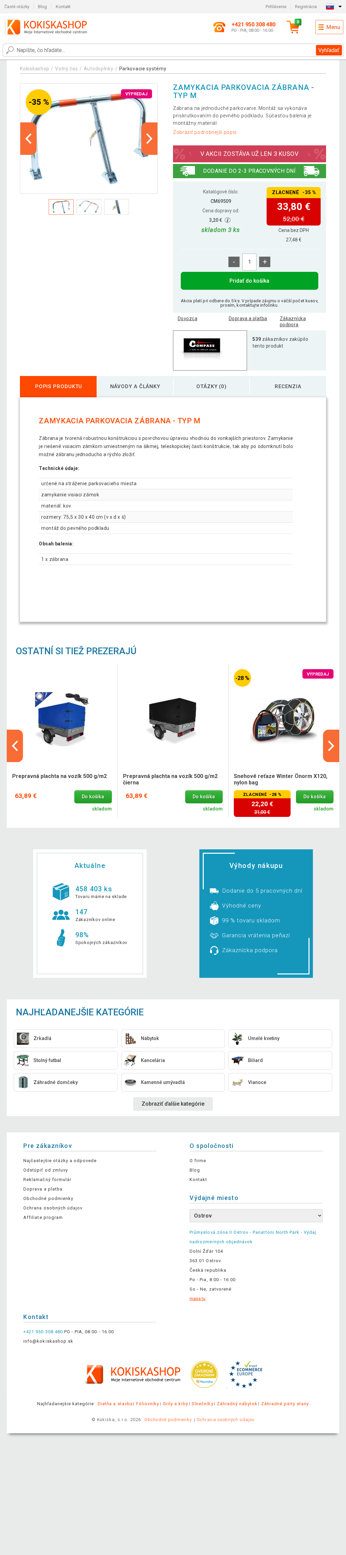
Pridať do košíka (249, 281)
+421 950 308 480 (43, 1331)
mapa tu (197, 1298)
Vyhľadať (328, 50)
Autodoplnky (99, 68)
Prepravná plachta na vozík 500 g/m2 (59, 776)
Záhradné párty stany (285, 1403)
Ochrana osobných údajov (52, 1207)
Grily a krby (175, 1403)
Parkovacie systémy (143, 68)
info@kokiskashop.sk (48, 1341)
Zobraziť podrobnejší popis (205, 132)
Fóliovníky (147, 1403)
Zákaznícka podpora (293, 321)
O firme (198, 1160)
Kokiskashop (34, 68)
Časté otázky (16, 6)
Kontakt (63, 6)
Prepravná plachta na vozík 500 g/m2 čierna (170, 779)
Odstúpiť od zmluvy (45, 1170)
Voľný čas (66, 68)
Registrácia (306, 6)
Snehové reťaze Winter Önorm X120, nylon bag (280, 779)
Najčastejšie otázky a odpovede (60, 1160)
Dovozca (187, 318)
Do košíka (93, 797)
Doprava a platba (248, 318)
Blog (42, 6)
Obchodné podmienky (48, 1198)
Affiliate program (43, 1217)
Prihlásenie (276, 6)
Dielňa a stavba (115, 1403)
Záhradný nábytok (237, 1403)
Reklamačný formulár (47, 1179)
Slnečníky (202, 1403)
